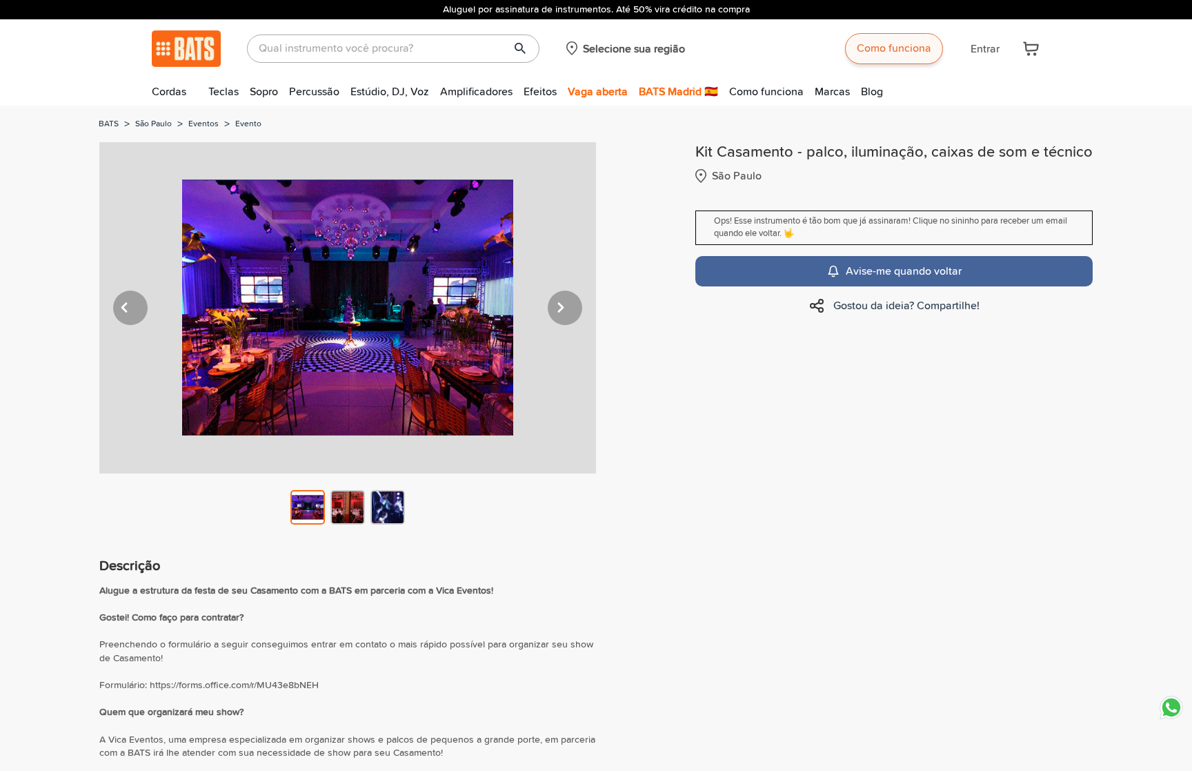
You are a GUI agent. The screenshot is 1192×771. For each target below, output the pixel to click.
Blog (872, 91)
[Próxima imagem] (565, 308)
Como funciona (894, 48)
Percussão (314, 91)
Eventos (203, 124)
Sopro (264, 91)
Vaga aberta (598, 91)
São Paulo (153, 124)
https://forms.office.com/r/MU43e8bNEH (234, 685)
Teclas (223, 91)
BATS (109, 124)
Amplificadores (476, 91)
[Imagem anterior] (130, 308)
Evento (248, 124)
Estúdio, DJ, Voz (389, 91)
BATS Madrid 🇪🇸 (678, 91)
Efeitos (540, 91)
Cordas (169, 91)
